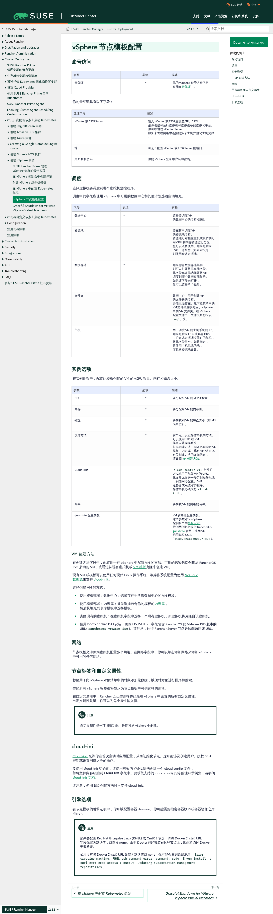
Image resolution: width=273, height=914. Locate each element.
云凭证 (186, 87)
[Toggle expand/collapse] (2, 35)
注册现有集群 (16, 229)
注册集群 (13, 235)
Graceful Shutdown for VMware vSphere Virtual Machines (189, 895)
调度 (234, 65)
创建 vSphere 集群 (22, 160)
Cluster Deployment (18, 59)
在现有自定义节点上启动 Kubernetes (31, 217)
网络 (234, 84)
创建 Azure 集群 (20, 138)
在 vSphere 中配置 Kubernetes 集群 (104, 893)
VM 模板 (139, 567)
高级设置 (194, 523)
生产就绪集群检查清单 (22, 76)
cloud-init (238, 96)
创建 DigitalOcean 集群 (26, 126)
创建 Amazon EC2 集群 (25, 132)
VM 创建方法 (242, 78)
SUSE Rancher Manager (88, 29)
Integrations (13, 253)
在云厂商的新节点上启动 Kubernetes (31, 120)
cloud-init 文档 (84, 777)
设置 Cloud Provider (20, 87)
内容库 (159, 604)
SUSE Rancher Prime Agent (25, 104)
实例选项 (237, 71)
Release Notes (14, 36)
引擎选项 (237, 102)
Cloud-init (80, 756)
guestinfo (179, 531)
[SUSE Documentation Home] (68, 29)
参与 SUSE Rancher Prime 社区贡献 (28, 283)
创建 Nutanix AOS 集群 (25, 154)
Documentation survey (248, 42)
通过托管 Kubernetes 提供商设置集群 (32, 82)
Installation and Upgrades (22, 47)
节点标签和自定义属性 (246, 90)
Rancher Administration (20, 53)
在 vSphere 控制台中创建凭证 (32, 176)
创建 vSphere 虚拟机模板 (29, 182)
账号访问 (237, 59)
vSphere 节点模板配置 (29, 199)
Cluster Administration (20, 241)
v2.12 (190, 29)
